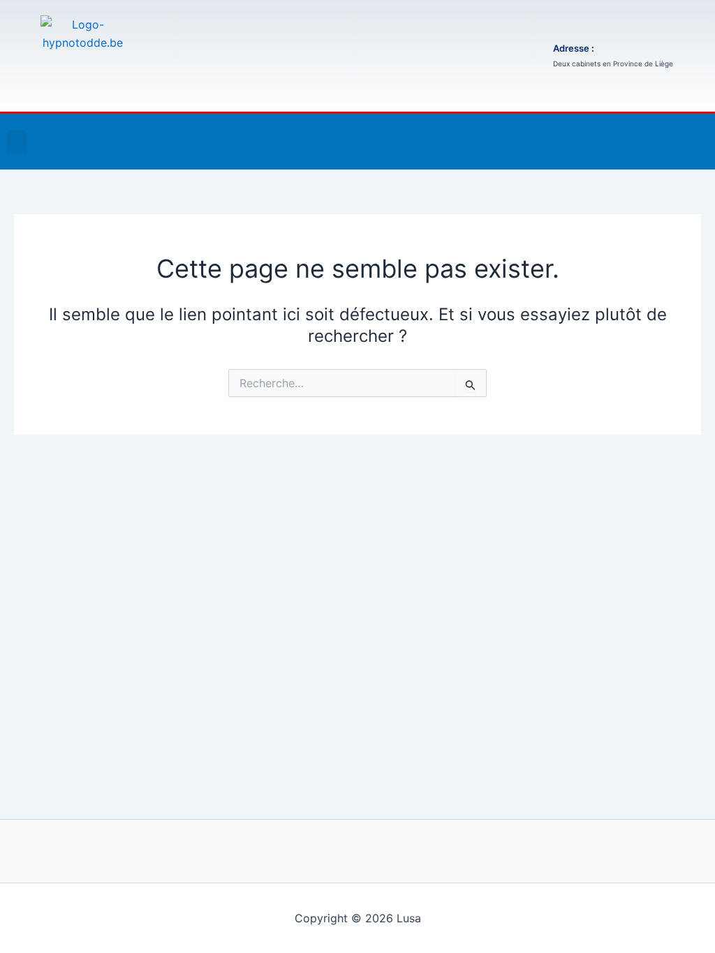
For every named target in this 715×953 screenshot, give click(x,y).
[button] (17, 141)
